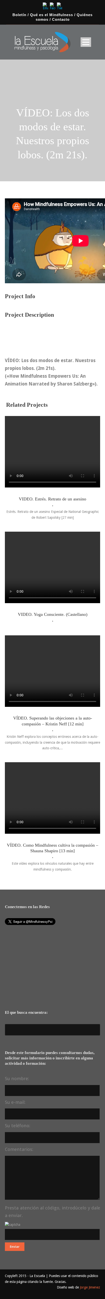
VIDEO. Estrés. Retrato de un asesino (52, 499)
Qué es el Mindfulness (51, 15)
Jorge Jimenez (90, 1287)
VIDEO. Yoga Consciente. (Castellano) (52, 614)
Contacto (61, 19)
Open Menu (86, 42)
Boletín (19, 15)
